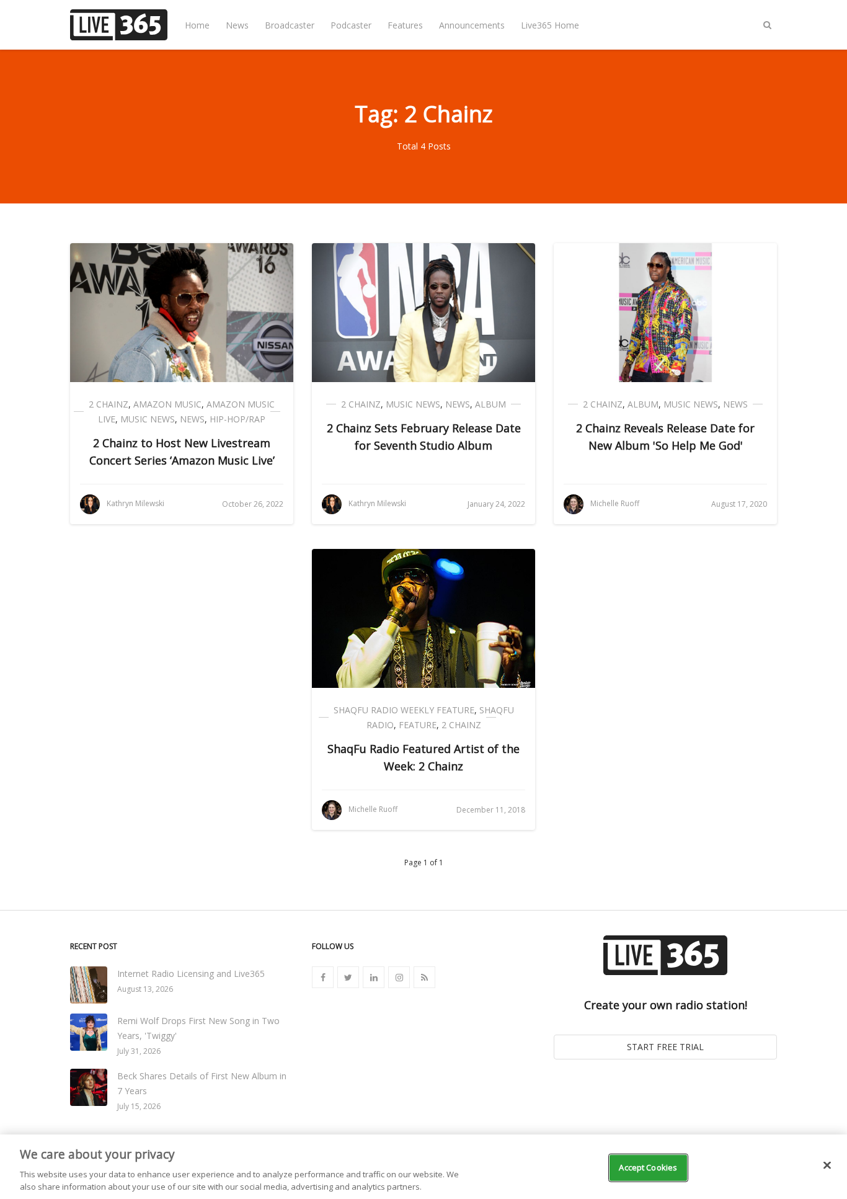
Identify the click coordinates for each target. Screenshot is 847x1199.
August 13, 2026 (145, 989)
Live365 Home (550, 25)
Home (197, 25)
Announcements (472, 25)
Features (405, 25)
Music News (147, 419)
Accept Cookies (648, 1167)
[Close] (827, 1165)
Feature (418, 725)
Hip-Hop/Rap (237, 419)
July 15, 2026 (139, 1106)
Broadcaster (289, 25)
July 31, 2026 (139, 1051)
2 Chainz (108, 404)
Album (490, 404)
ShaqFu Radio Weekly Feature (404, 710)
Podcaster (350, 25)
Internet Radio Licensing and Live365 (191, 973)
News (237, 25)
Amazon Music (167, 404)
